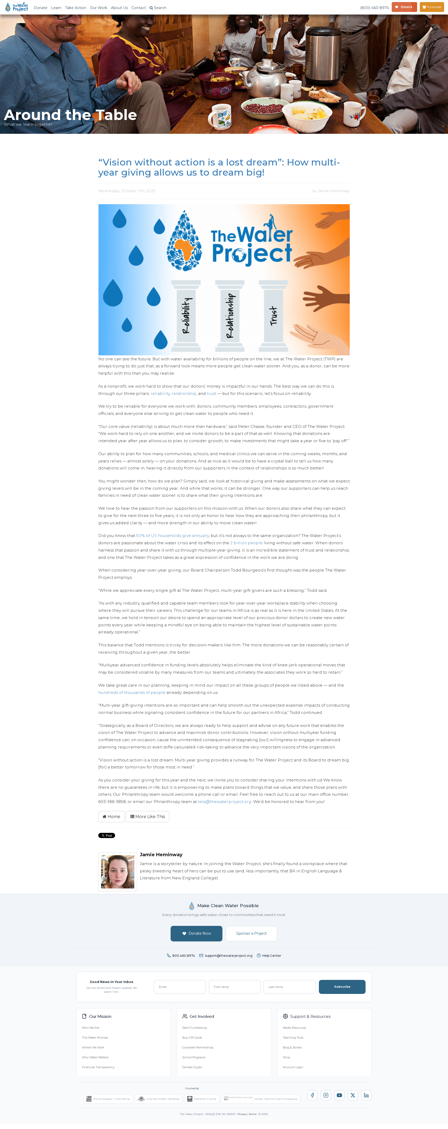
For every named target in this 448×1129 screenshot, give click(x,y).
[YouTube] (339, 1095)
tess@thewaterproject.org (224, 801)
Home (113, 816)
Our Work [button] (98, 7)
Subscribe (342, 986)
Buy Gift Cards (192, 1037)
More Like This (149, 816)
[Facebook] (312, 1095)
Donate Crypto (192, 1067)
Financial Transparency (98, 1067)
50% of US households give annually (172, 535)
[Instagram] (326, 1095)
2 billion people (246, 542)
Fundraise (433, 7)
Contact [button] (138, 7)
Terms (252, 1114)
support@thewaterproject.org (229, 956)
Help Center (271, 956)
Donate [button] (40, 7)
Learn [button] (56, 7)
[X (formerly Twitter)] (353, 1095)
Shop (286, 1057)
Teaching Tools (293, 1037)
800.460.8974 (183, 956)
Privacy (242, 1114)
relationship (184, 393)
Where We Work (93, 1047)
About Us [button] (119, 7)
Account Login (293, 1067)
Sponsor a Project (251, 933)
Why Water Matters (95, 1057)
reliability (160, 393)
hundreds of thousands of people (131, 692)
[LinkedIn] (366, 1095)
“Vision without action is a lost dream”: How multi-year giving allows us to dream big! (219, 167)
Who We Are (90, 1028)
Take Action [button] (75, 7)
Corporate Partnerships (197, 1047)
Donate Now (199, 933)
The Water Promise (95, 1037)
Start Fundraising (194, 1028)
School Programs (193, 1057)
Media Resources (294, 1028)
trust (211, 393)
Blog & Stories (292, 1047)
